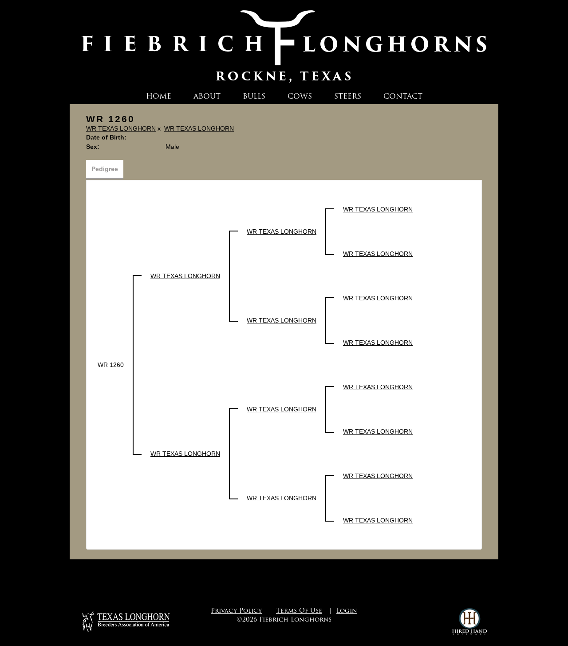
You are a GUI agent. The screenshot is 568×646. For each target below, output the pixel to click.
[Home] (284, 43)
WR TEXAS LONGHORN (121, 128)
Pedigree (104, 168)
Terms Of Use (299, 610)
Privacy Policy (236, 610)
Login (346, 610)
